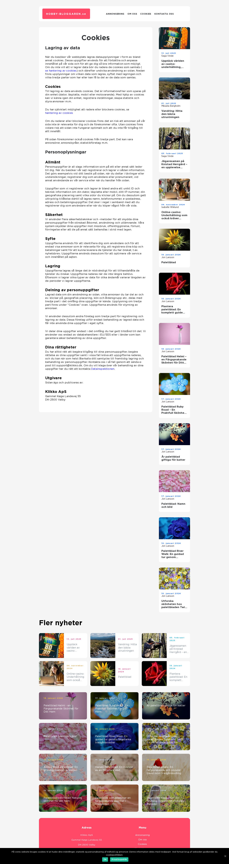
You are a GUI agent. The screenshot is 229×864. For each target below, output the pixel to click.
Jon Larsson (167, 257)
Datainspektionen (102, 368)
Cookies (145, 14)
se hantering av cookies (61, 70)
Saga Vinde (167, 56)
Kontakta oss (164, 14)
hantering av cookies (59, 112)
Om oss (132, 14)
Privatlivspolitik (119, 859)
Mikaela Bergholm (170, 106)
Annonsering (115, 14)
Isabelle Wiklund (170, 207)
